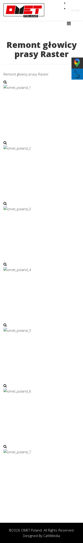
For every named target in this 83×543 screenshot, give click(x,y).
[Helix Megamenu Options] (69, 23)
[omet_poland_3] (5, 203)
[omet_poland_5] (5, 325)
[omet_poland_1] (5, 82)
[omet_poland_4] (5, 264)
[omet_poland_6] (5, 385)
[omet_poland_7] (5, 446)
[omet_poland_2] (5, 142)
